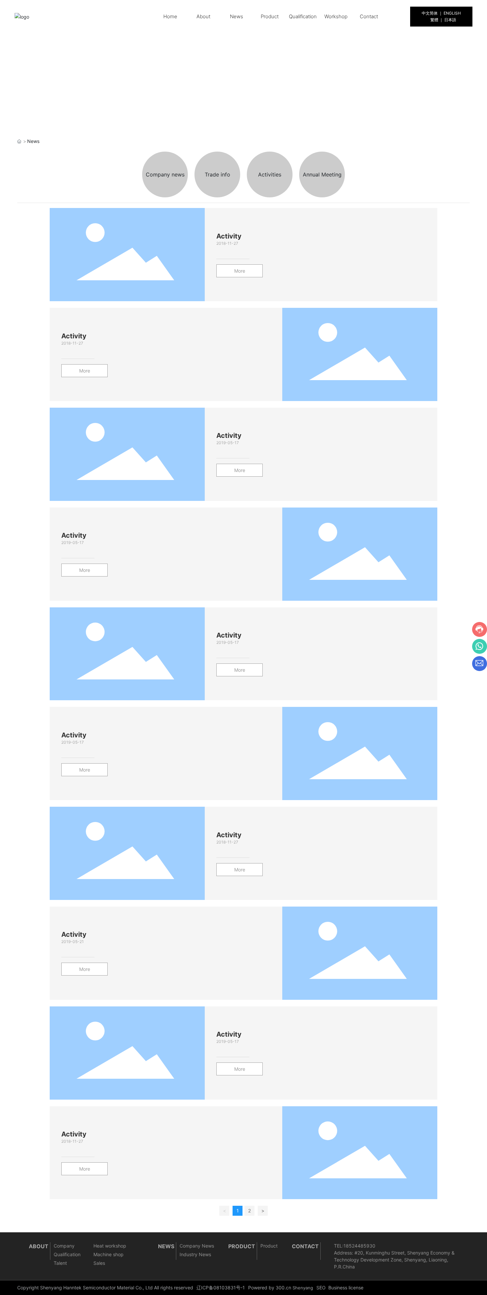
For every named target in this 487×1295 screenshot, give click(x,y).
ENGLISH (452, 13)
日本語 (450, 19)
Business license (345, 1287)
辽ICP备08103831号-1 (220, 1287)
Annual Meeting (322, 174)
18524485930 (359, 1246)
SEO (321, 1287)
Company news (165, 174)
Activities (269, 174)
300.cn (283, 1287)
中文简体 (430, 13)
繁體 (434, 19)
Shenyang (303, 1287)
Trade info (217, 174)
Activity (229, 236)
